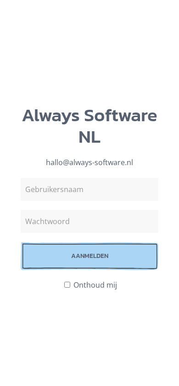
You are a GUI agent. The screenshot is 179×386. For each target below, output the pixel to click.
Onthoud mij (94, 285)
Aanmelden (89, 256)
